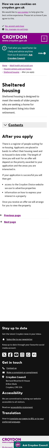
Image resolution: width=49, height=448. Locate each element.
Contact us (12, 368)
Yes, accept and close (14, 26)
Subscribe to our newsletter (19, 339)
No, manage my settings (16, 29)
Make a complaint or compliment (22, 372)
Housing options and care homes (17, 69)
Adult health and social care (21, 65)
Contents (15, 125)
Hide (40, 53)
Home (4, 65)
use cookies (23, 12)
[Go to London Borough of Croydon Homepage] (24, 440)
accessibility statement (22, 407)
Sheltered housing (11, 72)
